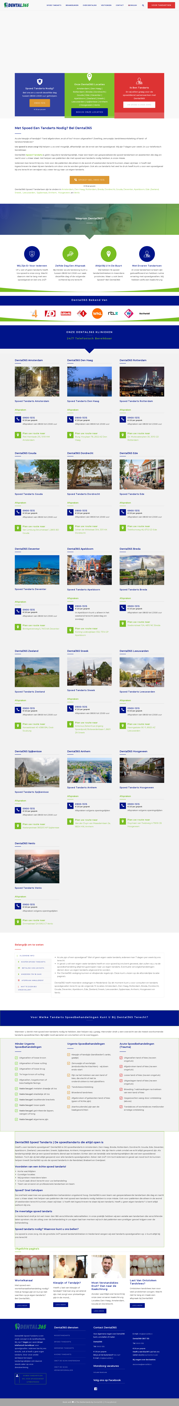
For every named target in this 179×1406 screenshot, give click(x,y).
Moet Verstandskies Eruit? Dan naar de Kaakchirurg (104, 1286)
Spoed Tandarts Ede (132, 494)
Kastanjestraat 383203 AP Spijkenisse (41, 827)
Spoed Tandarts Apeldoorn (83, 589)
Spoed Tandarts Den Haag (83, 401)
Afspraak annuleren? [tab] (32, 980)
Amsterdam (68, 189)
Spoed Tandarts (54, 5)
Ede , (148, 189)
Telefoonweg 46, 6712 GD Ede (142, 529)
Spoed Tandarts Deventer (30, 589)
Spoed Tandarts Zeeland (30, 691)
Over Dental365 (90, 5)
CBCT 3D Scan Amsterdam (67, 1361)
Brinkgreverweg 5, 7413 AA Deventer (41, 628)
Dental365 (98, 1402)
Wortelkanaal (24, 1280)
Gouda (119, 189)
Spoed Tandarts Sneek (81, 690)
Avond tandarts (62, 1354)
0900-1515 (39, 103)
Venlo (77, 192)
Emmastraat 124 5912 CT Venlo (38, 923)
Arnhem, (52, 192)
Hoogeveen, (64, 192)
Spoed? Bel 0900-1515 (91, 180)
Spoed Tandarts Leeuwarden (137, 691)
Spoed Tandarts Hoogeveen (137, 787)
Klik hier (117, 1355)
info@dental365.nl (106, 1358)
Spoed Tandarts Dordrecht (83, 494)
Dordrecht (110, 189)
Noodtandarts (62, 1335)
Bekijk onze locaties (89, 112)
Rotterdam (91, 189)
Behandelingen (72, 5)
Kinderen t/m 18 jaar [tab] (31, 974)
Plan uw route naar (34, 433)
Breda (100, 189)
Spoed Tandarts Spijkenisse (32, 792)
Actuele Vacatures (100, 1372)
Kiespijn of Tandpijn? (67, 1282)
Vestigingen (106, 5)
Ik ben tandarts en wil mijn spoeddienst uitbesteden (33, 1379)
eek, (20, 192)
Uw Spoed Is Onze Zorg (139, 105)
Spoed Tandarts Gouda (29, 494)
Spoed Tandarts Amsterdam (32, 401)
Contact (120, 5)
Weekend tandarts (64, 1348)
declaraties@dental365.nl (142, 1364)
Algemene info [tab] (26, 956)
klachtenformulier (151, 1355)
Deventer (128, 189)
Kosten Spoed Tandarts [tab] (33, 962)
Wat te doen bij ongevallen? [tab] (27, 988)
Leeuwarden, (29, 192)
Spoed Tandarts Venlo (28, 888)
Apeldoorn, (139, 189)
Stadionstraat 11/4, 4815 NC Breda (144, 625)
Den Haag (79, 189)
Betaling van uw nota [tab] (33, 968)
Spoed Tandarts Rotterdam (136, 401)
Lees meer (22, 1306)
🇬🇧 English (132, 5)
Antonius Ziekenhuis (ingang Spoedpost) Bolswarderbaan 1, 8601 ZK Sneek (93, 729)
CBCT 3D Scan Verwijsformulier (63, 1368)
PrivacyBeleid (110, 1402)
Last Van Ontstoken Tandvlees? (143, 1282)
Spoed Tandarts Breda (133, 589)
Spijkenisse (42, 192)
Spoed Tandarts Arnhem (82, 787)
